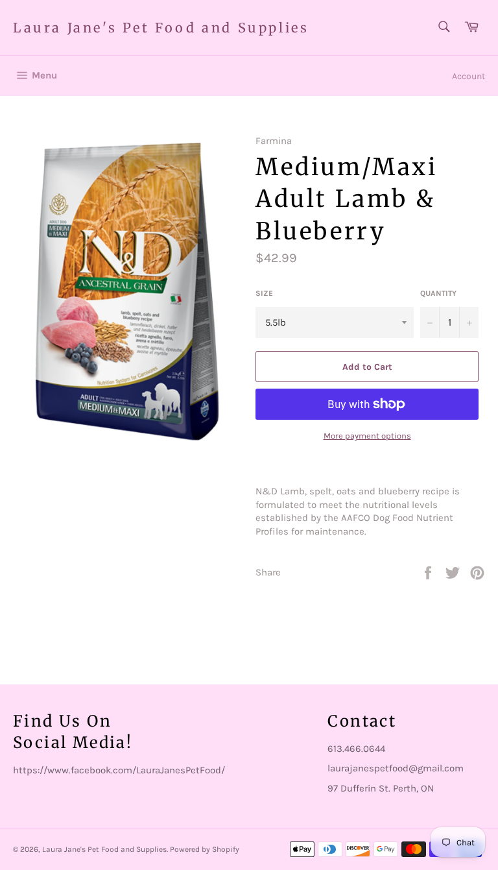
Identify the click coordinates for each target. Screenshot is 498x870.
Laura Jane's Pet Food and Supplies (161, 27)
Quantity (438, 293)
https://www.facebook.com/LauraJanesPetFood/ (119, 770)
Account (468, 76)
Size (264, 293)
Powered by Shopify (204, 849)
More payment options (367, 436)
